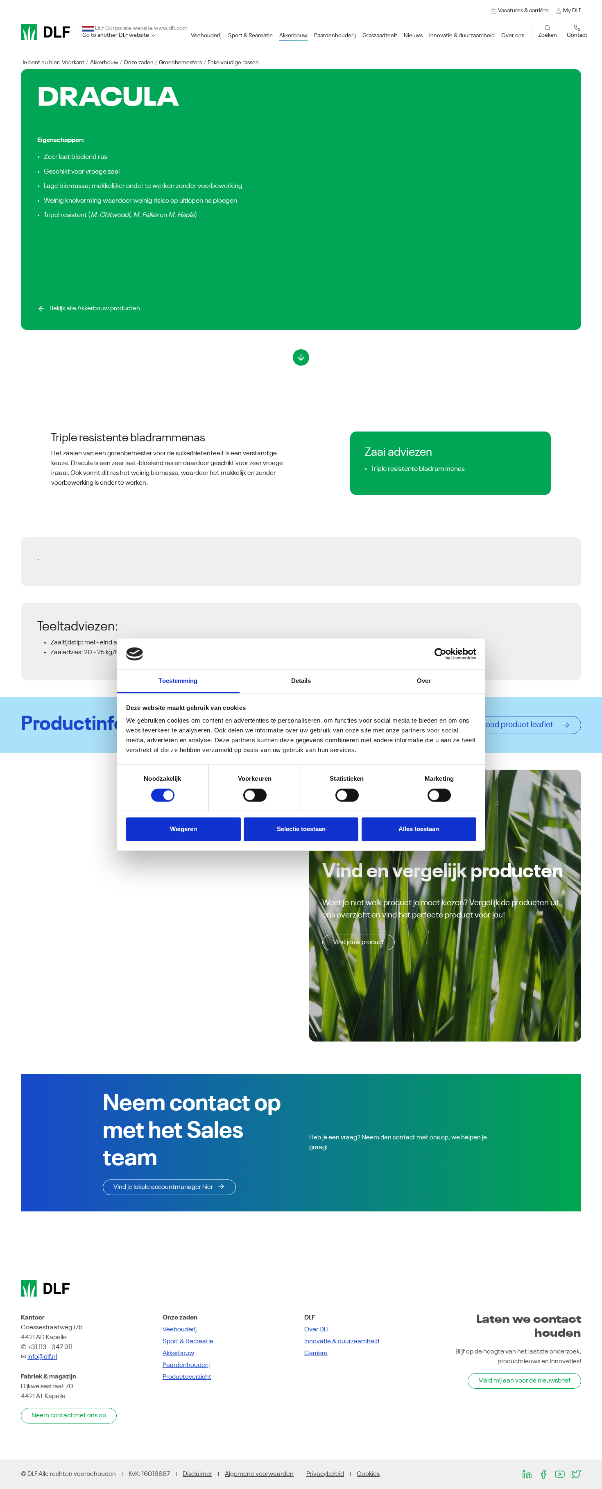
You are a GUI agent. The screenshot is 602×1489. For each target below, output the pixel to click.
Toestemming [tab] (177, 681)
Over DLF (316, 1329)
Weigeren (183, 829)
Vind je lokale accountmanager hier (163, 1187)
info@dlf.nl (42, 1357)
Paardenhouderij (186, 1365)
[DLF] (45, 32)
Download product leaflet (510, 725)
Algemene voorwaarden (259, 1474)
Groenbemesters (180, 63)
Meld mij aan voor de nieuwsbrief (524, 1381)
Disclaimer (197, 1474)
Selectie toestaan (301, 829)
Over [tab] (424, 681)
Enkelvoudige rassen (233, 63)
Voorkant (73, 63)
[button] (206, 36)
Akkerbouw (104, 63)
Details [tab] (301, 681)
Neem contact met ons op (69, 1415)
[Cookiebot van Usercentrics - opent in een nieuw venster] (440, 654)
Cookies (368, 1474)
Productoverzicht (187, 1377)
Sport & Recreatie (188, 1341)
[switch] (255, 795)
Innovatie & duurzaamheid (341, 1341)
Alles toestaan (418, 829)
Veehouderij (180, 1329)
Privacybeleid (325, 1474)
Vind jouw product (358, 942)
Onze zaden (139, 63)
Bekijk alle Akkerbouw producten (95, 308)
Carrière (316, 1353)
